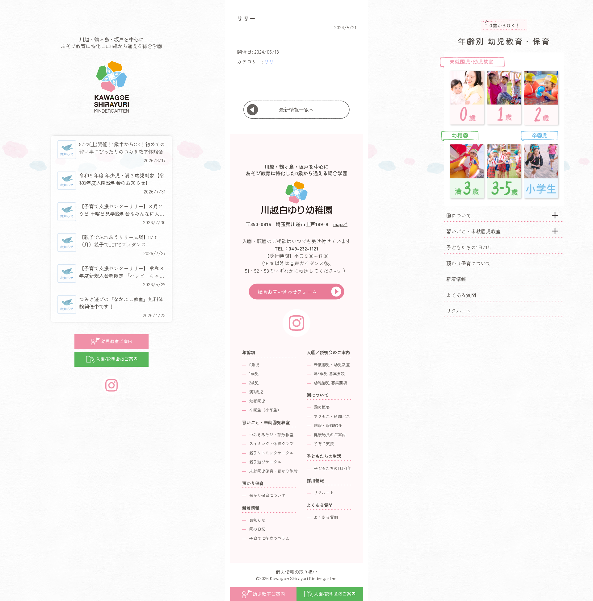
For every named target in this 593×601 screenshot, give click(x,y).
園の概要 (322, 407)
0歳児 (254, 364)
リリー (271, 61)
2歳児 (254, 383)
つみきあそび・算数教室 (271, 434)
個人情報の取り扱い (297, 572)
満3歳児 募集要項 (329, 373)
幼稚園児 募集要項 (330, 383)
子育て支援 (324, 443)
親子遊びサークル (265, 462)
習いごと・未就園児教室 (473, 231)
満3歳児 (256, 392)
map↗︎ (340, 224)
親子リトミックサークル (271, 453)
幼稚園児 (257, 401)
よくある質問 (461, 295)
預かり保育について (468, 263)
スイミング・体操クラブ (271, 443)
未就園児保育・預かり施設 (273, 471)
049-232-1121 (303, 248)
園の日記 (257, 529)
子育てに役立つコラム (269, 538)
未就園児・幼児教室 (332, 364)
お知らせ (257, 520)
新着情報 (456, 279)
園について (458, 215)
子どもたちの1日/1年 (469, 247)
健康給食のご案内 (330, 434)
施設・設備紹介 (328, 425)
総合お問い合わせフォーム (287, 291)
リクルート (458, 310)
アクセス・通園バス (332, 416)
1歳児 (254, 373)
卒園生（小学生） (265, 410)
